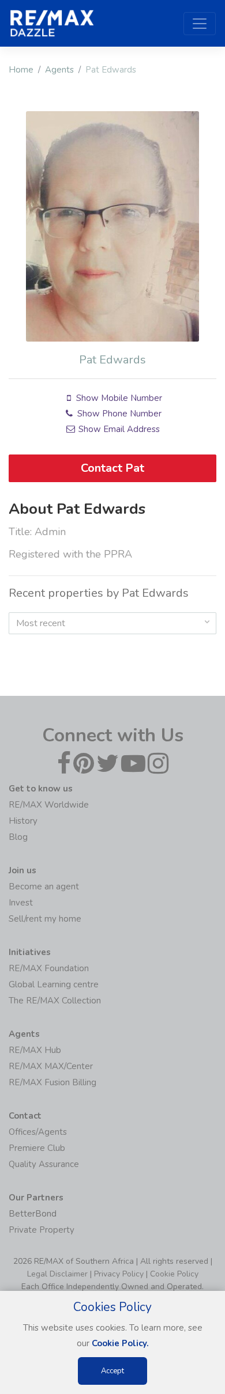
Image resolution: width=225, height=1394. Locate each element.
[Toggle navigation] (199, 23)
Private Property (41, 1230)
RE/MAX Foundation (49, 968)
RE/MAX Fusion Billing (52, 1082)
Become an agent (44, 886)
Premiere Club (37, 1148)
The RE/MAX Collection (55, 1000)
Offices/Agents (38, 1132)
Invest (21, 902)
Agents (59, 69)
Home (21, 69)
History (23, 821)
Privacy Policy (119, 1273)
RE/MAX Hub (35, 1050)
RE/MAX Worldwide (49, 804)
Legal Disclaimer (57, 1273)
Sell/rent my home (45, 919)
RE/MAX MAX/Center (51, 1066)
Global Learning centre (54, 984)
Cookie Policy (174, 1273)
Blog (18, 837)
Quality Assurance (44, 1164)
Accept (112, 1371)
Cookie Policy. (120, 1343)
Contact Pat (112, 468)
